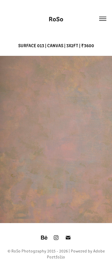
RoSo (56, 18)
